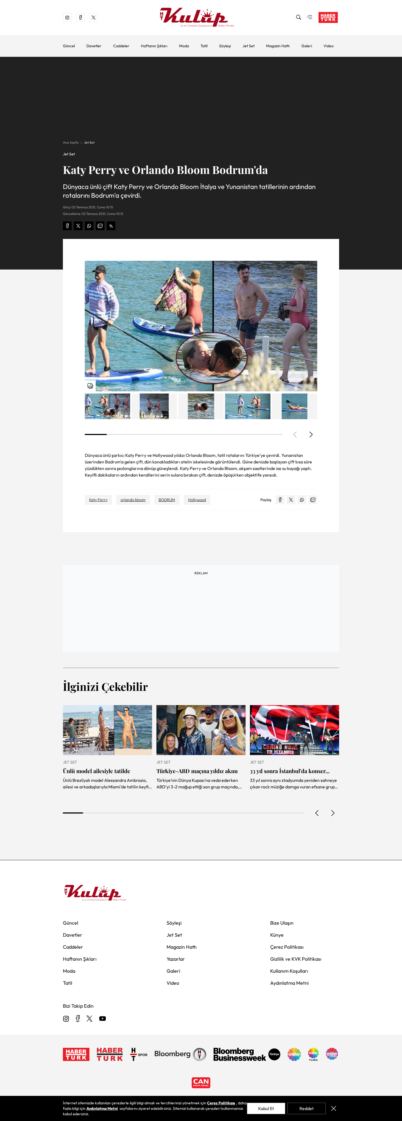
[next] (310, 434)
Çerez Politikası (287, 947)
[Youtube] (102, 1019)
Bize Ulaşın (281, 923)
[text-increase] (111, 225)
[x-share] (78, 225)
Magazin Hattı (278, 45)
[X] (89, 1019)
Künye (277, 935)
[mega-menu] (309, 17)
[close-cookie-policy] (333, 1108)
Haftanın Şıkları (154, 45)
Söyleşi (225, 45)
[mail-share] (100, 225)
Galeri (306, 45)
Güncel (69, 45)
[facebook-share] (67, 225)
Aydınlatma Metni (289, 983)
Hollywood (197, 499)
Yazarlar (176, 959)
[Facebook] (78, 1019)
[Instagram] (66, 1019)
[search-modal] (298, 17)
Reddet (306, 1108)
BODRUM (167, 499)
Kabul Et (266, 1108)
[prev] (317, 813)
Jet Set (249, 45)
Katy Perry (98, 499)
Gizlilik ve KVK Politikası (295, 959)
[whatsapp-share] (89, 225)
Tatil (204, 45)
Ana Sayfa (70, 142)
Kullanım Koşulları (289, 971)
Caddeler (121, 45)
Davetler (93, 45)
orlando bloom (133, 499)
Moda (184, 45)
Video (329, 45)
